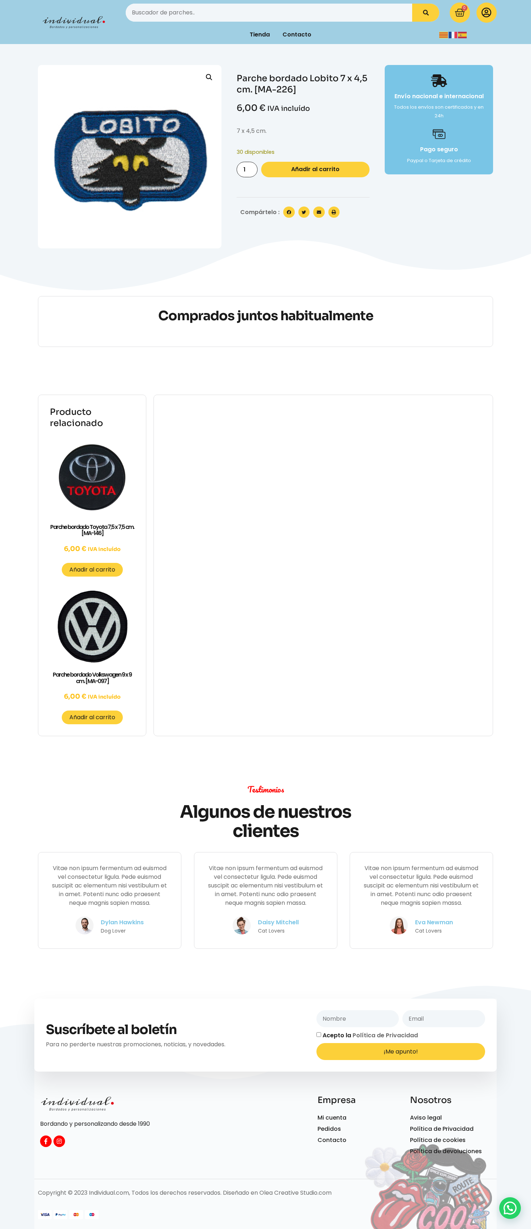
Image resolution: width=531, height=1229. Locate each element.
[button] (209, 77)
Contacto (296, 34)
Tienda (260, 34)
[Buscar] (425, 13)
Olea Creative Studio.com (295, 1193)
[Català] (444, 34)
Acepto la (370, 1035)
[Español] (462, 34)
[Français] (453, 34)
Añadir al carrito (315, 169)
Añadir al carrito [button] (92, 569)
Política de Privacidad (385, 1035)
